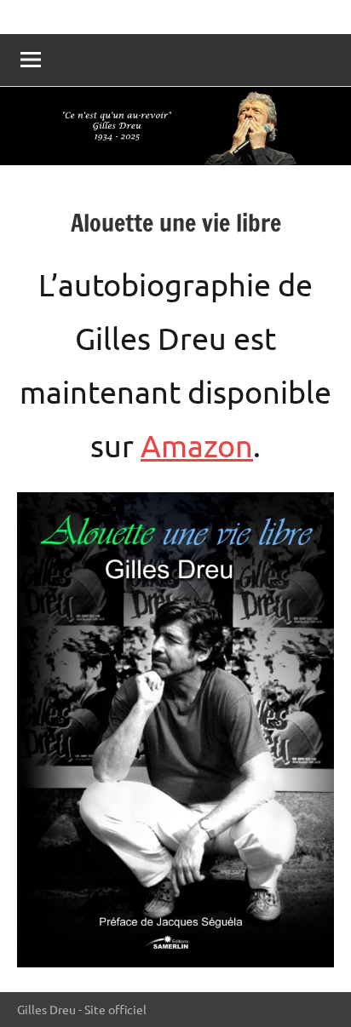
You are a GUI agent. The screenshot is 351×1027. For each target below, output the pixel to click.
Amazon (197, 445)
